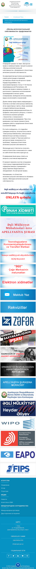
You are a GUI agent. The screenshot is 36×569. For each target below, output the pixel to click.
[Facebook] (9, 556)
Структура (4, 491)
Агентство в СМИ (7, 502)
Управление (5, 485)
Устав (3, 488)
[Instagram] (27, 556)
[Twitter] (13, 556)
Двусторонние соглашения (10, 513)
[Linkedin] (18, 556)
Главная (6, 17)
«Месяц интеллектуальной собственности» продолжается (16, 21)
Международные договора (10, 510)
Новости (4, 499)
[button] (18, 565)
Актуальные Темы (18, 17)
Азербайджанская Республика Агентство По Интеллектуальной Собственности (15, 4)
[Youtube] (22, 556)
